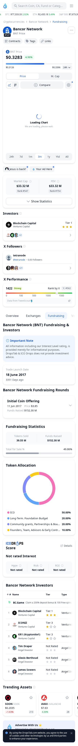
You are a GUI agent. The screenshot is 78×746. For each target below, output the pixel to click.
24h (11, 156)
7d (21, 156)
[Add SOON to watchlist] (31, 698)
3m (40, 156)
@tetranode (19, 259)
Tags (32, 41)
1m (30, 156)
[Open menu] (71, 30)
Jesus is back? (17, 169)
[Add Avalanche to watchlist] (67, 698)
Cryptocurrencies (14, 21)
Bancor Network (38, 21)
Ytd (58, 156)
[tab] (23, 76)
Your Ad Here (44, 169)
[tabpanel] (39, 121)
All (67, 156)
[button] (39, 14)
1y (48, 156)
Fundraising (60, 21)
